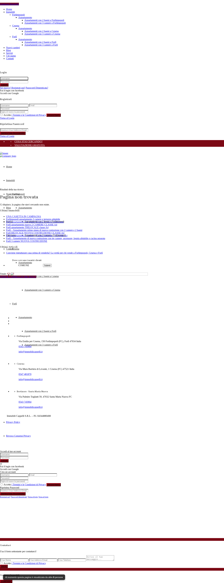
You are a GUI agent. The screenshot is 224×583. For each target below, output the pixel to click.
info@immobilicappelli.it (31, 351)
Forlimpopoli (18, 14)
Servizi (9, 53)
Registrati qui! (5, 497)
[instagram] (17, 321)
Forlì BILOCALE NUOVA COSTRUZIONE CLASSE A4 (35, 233)
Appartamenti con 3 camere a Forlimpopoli (45, 23)
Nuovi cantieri (13, 47)
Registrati (54, 115)
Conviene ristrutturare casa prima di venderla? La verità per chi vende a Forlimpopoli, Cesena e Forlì (54, 253)
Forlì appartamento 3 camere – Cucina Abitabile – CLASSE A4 (36, 235)
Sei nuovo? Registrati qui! (12, 87)
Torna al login (33, 497)
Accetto (25, 115)
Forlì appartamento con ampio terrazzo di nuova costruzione (35, 222)
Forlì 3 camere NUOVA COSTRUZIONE (26, 241)
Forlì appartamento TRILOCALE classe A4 (27, 227)
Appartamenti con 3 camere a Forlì (41, 45)
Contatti (10, 249)
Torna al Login (7, 118)
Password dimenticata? (19, 497)
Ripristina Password (12, 133)
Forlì (14, 36)
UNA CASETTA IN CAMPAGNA (23, 216)
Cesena (15, 25)
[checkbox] (2, 563)
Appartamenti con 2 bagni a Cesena (41, 31)
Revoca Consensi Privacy (18, 436)
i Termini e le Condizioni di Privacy (29, 115)
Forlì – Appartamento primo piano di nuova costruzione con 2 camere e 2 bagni (44, 230)
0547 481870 (25, 374)
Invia (4, 566)
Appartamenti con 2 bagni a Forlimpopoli (44, 20)
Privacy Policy (13, 422)
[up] (1, 536)
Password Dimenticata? (37, 87)
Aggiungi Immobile (9, 4)
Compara (6, 581)
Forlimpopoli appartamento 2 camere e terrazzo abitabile (33, 219)
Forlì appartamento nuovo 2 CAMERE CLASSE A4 (31, 224)
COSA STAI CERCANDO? (28, 141)
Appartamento (25, 17)
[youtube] (14, 321)
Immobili (10, 12)
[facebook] (11, 321)
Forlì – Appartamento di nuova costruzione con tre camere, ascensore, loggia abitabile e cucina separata (55, 238)
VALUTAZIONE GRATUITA (29, 145)
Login (4, 85)
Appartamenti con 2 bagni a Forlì (40, 42)
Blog (8, 50)
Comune (23, 265)
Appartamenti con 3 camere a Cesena (42, 34)
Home (9, 9)
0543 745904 (25, 346)
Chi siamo (11, 56)
